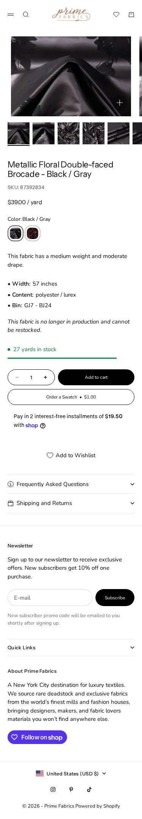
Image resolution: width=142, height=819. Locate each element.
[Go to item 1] (19, 133)
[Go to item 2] (44, 133)
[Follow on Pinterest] (71, 789)
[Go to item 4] (94, 133)
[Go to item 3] (69, 133)
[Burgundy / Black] (33, 233)
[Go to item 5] (119, 133)
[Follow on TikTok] (89, 789)
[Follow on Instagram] (53, 789)
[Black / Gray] (15, 233)
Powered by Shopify (97, 806)
